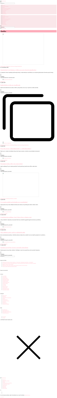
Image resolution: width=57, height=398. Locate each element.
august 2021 (5, 283)
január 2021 (5, 287)
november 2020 (6, 289)
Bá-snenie (4, 13)
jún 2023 (4, 276)
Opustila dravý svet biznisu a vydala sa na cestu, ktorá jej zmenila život (18, 70)
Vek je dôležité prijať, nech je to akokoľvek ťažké (12, 232)
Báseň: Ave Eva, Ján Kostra (8, 264)
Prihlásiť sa (5, 309)
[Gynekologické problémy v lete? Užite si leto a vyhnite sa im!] (7, 211)
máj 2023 (5, 277)
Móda (4, 7)
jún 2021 (4, 285)
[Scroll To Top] (0, 390)
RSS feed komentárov (7, 311)
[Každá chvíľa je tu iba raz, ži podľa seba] (7, 79)
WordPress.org (6, 312)
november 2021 (6, 280)
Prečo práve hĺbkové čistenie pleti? (10, 266)
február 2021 (5, 286)
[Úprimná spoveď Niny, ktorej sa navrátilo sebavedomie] (9, 242)
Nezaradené (5, 299)
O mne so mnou (6, 9)
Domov (4, 5)
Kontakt (4, 316)
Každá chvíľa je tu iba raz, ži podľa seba (10, 85)
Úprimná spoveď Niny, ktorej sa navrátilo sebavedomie (14, 247)
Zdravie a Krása (5, 6)
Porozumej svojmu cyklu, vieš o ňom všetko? (11, 164)
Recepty (4, 12)
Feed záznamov (6, 310)
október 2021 (5, 281)
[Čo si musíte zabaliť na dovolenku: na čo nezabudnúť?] (21, 196)
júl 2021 (4, 284)
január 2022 (5, 278)
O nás (4, 317)
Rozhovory (4, 10)
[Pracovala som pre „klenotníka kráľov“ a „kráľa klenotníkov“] (7, 143)
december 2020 (6, 288)
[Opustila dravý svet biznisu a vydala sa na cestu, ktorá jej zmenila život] (23, 64)
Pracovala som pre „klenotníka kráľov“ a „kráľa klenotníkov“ (15, 148)
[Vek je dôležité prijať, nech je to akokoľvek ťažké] (7, 226)
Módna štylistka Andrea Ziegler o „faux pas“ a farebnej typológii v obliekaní (18, 262)
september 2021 (6, 282)
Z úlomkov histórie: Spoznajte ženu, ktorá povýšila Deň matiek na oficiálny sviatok (19, 263)
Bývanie (4, 11)
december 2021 (6, 279)
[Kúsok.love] (3, 0)
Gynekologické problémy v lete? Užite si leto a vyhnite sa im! (16, 217)
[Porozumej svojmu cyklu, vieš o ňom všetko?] (7, 158)
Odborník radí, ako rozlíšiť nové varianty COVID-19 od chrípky (15, 265)
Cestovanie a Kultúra (6, 8)
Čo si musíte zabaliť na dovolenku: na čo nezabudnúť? (14, 202)
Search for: (2, 3)
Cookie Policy (27, 395)
